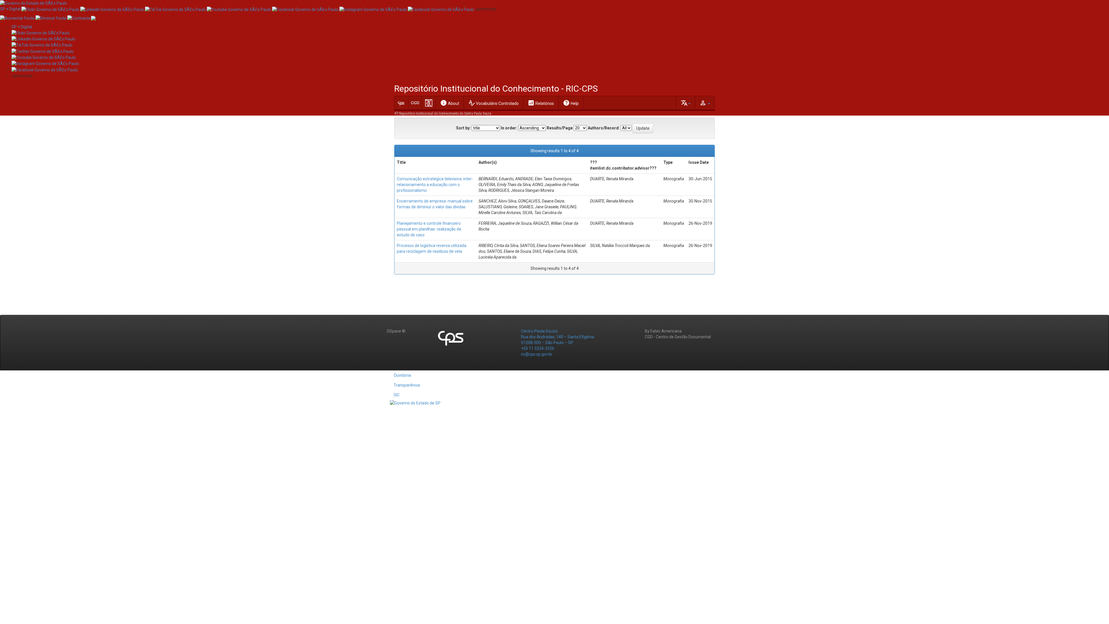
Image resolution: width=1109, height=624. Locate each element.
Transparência (407, 385)
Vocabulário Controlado (493, 102)
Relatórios (541, 102)
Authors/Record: (604, 128)
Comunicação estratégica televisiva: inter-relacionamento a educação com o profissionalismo (435, 185)
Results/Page (560, 128)
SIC (397, 395)
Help (571, 102)
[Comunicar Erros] (93, 17)
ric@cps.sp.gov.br (536, 354)
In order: (509, 128)
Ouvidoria (402, 375)
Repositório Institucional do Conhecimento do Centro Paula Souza (445, 114)
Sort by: (463, 128)
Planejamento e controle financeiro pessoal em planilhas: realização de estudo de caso (429, 229)
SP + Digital (10, 9)
